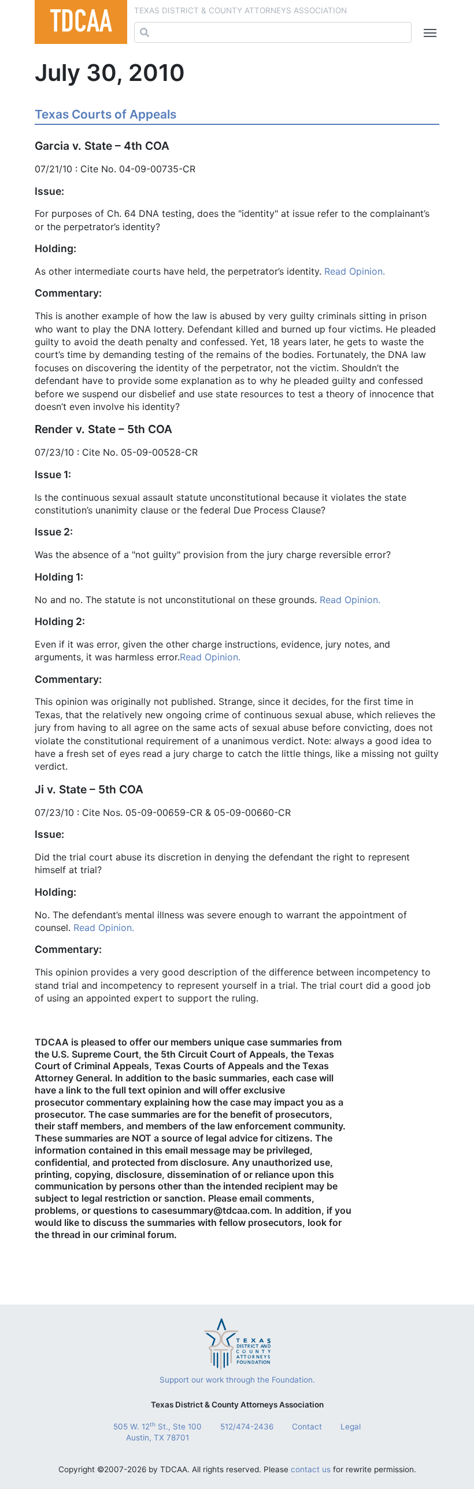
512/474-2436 (246, 1426)
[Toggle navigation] (427, 33)
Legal (350, 1426)
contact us (311, 1469)
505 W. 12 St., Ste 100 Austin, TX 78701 (157, 1431)
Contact (307, 1426)
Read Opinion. (354, 271)
